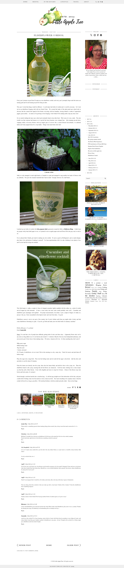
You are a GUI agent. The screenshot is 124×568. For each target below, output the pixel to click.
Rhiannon (23, 504)
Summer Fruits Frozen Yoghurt (95, 146)
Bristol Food (94, 287)
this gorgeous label (42, 229)
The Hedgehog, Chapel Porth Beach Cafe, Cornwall (96, 273)
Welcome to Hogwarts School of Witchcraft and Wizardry (73, 407)
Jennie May (24, 424)
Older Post (73, 545)
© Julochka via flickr (48, 172)
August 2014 (92, 132)
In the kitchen (38, 412)
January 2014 (92, 170)
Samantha (23, 516)
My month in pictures (101, 298)
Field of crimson (38, 405)
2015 (88, 121)
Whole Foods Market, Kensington (96, 203)
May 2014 (91, 161)
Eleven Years (91, 153)
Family (94, 291)
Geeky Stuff (96, 293)
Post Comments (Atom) (31, 550)
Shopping (87, 301)
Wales (106, 301)
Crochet (87, 289)
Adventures (25, 412)
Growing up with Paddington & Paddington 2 (96, 219)
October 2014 (92, 128)
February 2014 (92, 167)
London (87, 298)
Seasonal (104, 299)
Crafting (104, 287)
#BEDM (87, 283)
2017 (88, 119)
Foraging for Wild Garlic (49, 406)
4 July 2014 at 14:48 (32, 504)
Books (105, 285)
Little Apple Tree (59, 561)
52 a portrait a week (99, 283)
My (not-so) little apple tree (95, 151)
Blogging (98, 285)
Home (25, 1)
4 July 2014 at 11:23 (30, 464)
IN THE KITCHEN (49, 1)
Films (100, 291)
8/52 (26, 405)
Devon (95, 289)
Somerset (92, 301)
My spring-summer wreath (94, 139)
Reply (22, 429)
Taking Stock (98, 301)
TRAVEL (76, 1)
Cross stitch (91, 289)
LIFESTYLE (64, 1)
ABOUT (86, 1)
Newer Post (25, 545)
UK (103, 301)
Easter (99, 289)
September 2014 (92, 130)
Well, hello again (96, 246)
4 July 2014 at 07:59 (35, 447)
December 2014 (92, 126)
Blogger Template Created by (62, 566)
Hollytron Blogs (68, 229)
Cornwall (99, 287)
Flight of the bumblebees (94, 148)
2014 (88, 124)
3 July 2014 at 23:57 (33, 424)
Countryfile (23, 330)
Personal (94, 299)
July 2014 (91, 135)
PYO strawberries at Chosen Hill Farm (97, 144)
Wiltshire (87, 302)
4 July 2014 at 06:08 (32, 434)
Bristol (31, 412)
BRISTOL (36, 1)
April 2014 (91, 163)
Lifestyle (104, 296)
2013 (88, 173)
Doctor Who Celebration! (61, 406)
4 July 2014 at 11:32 (30, 494)
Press (99, 299)
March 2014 (91, 165)
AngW (23, 464)
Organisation (87, 299)
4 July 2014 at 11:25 (30, 477)
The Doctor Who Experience (95, 141)
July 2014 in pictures (93, 137)
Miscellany (93, 298)
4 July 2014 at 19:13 (32, 516)
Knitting (98, 296)
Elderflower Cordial (93, 155)
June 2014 (91, 158)
